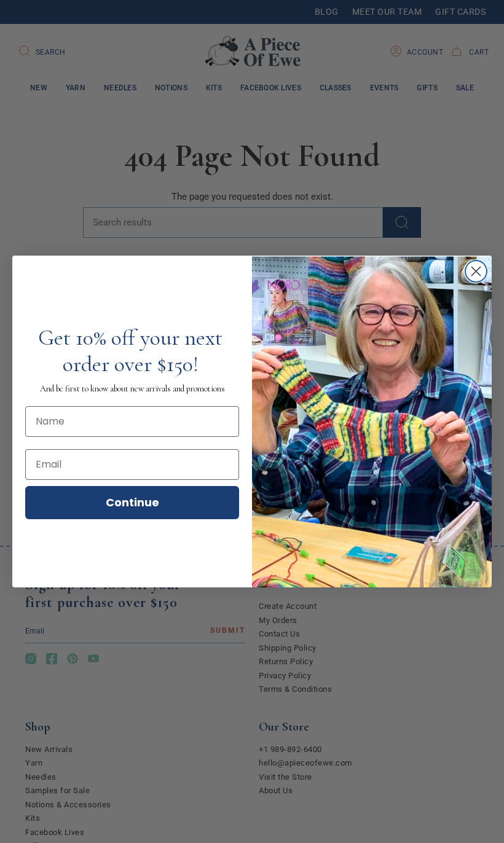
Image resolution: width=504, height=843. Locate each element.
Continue (132, 502)
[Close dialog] (476, 271)
